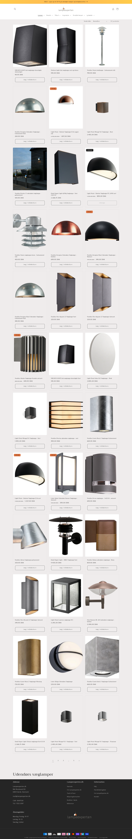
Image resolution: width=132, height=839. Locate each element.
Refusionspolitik (82, 837)
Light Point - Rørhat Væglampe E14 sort (28, 498)
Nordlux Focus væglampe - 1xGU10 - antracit (101, 498)
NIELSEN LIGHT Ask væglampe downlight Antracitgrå (28, 71)
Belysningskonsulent (73, 796)
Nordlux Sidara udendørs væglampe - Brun (100, 560)
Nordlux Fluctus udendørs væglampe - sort (64, 438)
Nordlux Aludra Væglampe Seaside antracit (28, 378)
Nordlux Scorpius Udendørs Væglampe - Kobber (64, 256)
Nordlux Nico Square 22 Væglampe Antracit (101, 317)
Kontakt (96, 796)
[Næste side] (79, 761)
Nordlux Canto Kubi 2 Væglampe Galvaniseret (101, 682)
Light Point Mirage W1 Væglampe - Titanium (101, 742)
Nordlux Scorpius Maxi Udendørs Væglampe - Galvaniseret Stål (29, 317)
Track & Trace (71, 793)
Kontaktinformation (93, 837)
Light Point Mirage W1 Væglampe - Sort (27, 438)
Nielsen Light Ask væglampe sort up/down (64, 70)
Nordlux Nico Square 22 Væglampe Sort (63, 317)
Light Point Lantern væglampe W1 (62, 620)
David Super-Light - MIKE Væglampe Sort (64, 560)
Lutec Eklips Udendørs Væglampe (62, 682)
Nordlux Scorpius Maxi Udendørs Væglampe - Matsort (101, 256)
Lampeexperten (33, 837)
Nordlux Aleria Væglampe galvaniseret (27, 560)
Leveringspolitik (103, 837)
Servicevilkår (72, 837)
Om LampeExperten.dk (101, 793)
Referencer (70, 803)
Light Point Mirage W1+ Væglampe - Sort (64, 742)
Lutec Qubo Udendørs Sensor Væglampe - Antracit (64, 499)
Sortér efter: (87, 21)
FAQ (95, 786)
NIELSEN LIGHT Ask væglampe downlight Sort (66, 378)
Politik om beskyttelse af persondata (58, 837)
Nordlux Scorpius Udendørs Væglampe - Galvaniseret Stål (28, 132)
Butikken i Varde (72, 800)
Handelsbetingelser (100, 790)
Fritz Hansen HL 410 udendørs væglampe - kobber (101, 621)
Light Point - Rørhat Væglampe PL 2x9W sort (101, 193)
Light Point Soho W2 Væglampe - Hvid (99, 378)
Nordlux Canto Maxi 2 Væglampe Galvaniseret (101, 438)
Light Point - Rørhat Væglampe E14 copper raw (65, 132)
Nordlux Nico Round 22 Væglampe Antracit (29, 620)
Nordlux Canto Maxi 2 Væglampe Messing (28, 682)
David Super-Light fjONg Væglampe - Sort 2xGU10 (64, 194)
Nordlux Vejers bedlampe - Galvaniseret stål (101, 70)
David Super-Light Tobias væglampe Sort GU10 (30, 742)
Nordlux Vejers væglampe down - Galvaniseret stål (29, 256)
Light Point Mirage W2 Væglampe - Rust (100, 132)
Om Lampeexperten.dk (74, 790)
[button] (15, 9)
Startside (69, 786)
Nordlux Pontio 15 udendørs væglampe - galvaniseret (28, 194)
